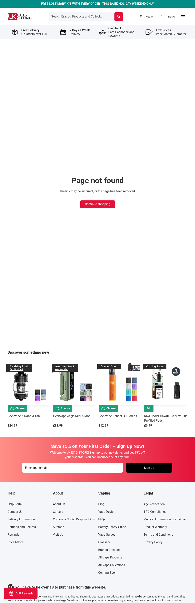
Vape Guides (106, 534)
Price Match (16, 542)
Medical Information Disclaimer (165, 519)
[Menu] (183, 16)
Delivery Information (21, 519)
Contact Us (15, 512)
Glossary (104, 542)
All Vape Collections (111, 565)
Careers (58, 512)
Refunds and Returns (22, 527)
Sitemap (58, 527)
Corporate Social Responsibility (74, 519)
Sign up (149, 468)
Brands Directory (109, 550)
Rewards (13, 534)
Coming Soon (107, 572)
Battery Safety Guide (112, 527)
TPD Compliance (155, 512)
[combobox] (77, 16)
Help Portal (15, 504)
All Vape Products (110, 557)
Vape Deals (105, 512)
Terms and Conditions (158, 534)
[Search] (118, 16)
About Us (59, 504)
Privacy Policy (153, 542)
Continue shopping (97, 204)
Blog (101, 504)
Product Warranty (155, 527)
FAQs (101, 519)
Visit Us (58, 534)
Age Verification (154, 504)
